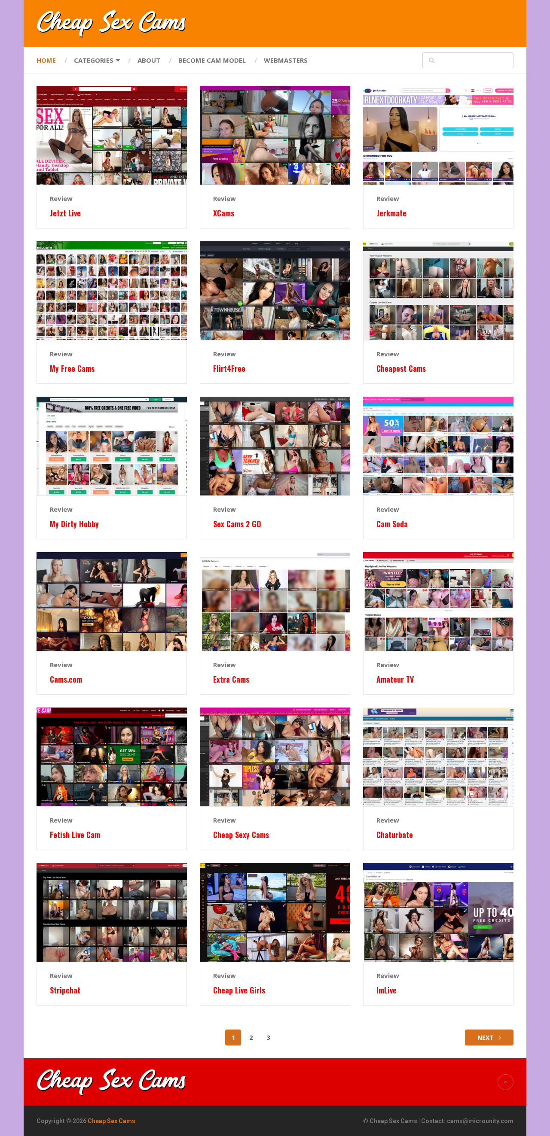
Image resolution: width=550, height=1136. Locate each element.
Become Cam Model (212, 60)
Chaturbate (394, 834)
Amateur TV (395, 679)
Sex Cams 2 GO (237, 524)
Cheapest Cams (401, 368)
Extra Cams (231, 679)
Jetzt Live (65, 213)
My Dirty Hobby (74, 524)
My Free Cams (72, 368)
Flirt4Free (229, 368)
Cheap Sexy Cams (241, 834)
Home (46, 60)
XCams (223, 213)
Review (61, 198)
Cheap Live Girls (239, 990)
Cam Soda (392, 524)
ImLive (386, 990)
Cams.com (66, 679)
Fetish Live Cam (75, 834)
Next (486, 1037)
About (149, 60)
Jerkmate (391, 213)
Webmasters (286, 60)
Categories (93, 60)
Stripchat (65, 990)
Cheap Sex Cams (111, 1121)
